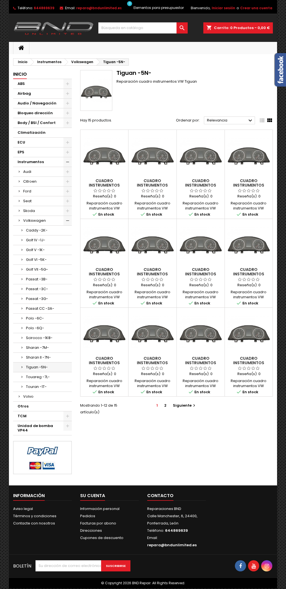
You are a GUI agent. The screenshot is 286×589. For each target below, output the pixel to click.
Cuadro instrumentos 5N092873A (200, 363)
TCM (22, 416)
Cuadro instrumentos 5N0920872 (104, 185)
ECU (21, 142)
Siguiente (185, 405)
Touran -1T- (36, 386)
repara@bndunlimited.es (99, 8)
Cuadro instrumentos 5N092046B (152, 185)
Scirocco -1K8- (39, 337)
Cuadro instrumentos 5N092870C (200, 185)
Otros (23, 406)
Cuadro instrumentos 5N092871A (200, 274)
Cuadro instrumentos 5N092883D (248, 363)
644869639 (44, 8)
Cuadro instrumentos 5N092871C (104, 363)
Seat (27, 201)
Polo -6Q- (35, 328)
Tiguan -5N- (37, 367)
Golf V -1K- (35, 249)
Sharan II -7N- (38, 357)
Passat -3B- (36, 279)
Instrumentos (31, 161)
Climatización (32, 132)
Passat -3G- (37, 298)
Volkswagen (34, 220)
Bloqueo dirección (35, 113)
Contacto (160, 495)
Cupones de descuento (101, 537)
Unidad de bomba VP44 (35, 428)
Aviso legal (23, 508)
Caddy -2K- (36, 230)
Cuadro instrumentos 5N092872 (152, 363)
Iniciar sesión (223, 8)
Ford (27, 191)
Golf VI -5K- (36, 259)
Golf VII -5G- (37, 269)
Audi (27, 171)
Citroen (30, 181)
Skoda (29, 210)
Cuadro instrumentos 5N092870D (248, 185)
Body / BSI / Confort (37, 122)
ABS (21, 83)
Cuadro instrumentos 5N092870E (104, 274)
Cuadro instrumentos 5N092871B (248, 274)
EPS (21, 152)
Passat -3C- (37, 289)
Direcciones (91, 530)
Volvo (28, 396)
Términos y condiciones (34, 516)
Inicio (20, 74)
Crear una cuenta (256, 8)
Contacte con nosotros (34, 523)
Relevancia (230, 120)
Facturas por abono (98, 523)
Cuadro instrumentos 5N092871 (152, 274)
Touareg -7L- (38, 377)
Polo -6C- (35, 318)
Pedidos (87, 516)
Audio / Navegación (37, 103)
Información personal (100, 508)
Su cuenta (92, 495)
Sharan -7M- (37, 347)
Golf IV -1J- (35, 240)
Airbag (24, 93)
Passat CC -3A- (40, 308)
